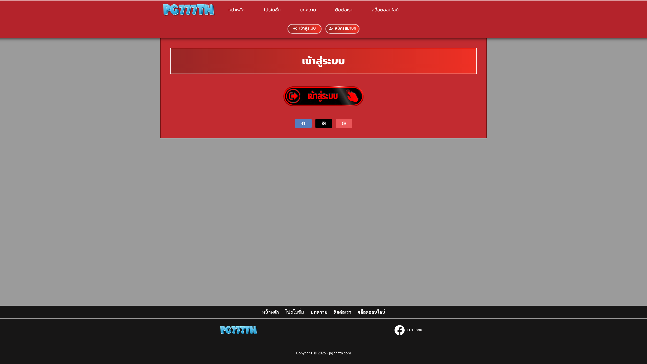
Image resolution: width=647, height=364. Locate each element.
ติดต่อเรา (344, 9)
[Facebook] (303, 123)
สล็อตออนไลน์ (385, 9)
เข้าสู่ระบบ (307, 28)
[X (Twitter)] (323, 123)
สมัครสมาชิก (345, 28)
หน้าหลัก (236, 9)
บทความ (308, 9)
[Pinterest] (344, 123)
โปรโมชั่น (272, 9)
